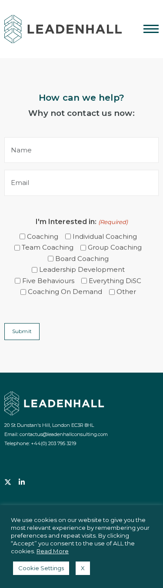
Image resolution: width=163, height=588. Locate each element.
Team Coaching (47, 247)
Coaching (42, 236)
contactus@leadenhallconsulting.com (64, 434)
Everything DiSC (115, 281)
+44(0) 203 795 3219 (53, 443)
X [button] (83, 568)
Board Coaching (82, 258)
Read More (53, 551)
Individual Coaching (105, 236)
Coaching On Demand (65, 291)
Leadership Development (82, 269)
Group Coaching (115, 247)
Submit (22, 331)
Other (126, 291)
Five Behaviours (48, 281)
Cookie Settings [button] (41, 568)
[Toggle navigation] (148, 30)
